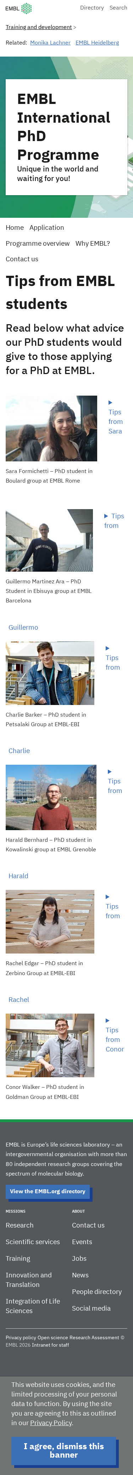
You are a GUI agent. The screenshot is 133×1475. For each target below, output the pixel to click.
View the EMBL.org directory (47, 1192)
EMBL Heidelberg (97, 43)
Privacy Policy (51, 1423)
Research (20, 1225)
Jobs (79, 1258)
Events (82, 1242)
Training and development (39, 27)
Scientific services (33, 1242)
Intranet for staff (50, 1345)
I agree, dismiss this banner (64, 1450)
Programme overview (38, 243)
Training (18, 1258)
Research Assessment (94, 1337)
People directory (97, 1292)
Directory (92, 8)
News (80, 1275)
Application (46, 228)
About (78, 1211)
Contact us (22, 259)
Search (118, 8)
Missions (16, 1211)
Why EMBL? (93, 243)
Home (15, 228)
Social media (91, 1308)
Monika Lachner (50, 43)
